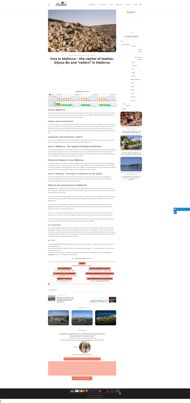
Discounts (133, 100)
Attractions (103, 4)
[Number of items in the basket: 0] (131, 32)
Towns (89, 55)
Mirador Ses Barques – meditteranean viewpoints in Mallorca (105, 318)
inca (93, 283)
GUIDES (73, 234)
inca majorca (52, 283)
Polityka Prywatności (91, 395)
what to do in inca (77, 283)
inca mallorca (98, 283)
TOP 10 (69, 234)
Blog (111, 4)
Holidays (133, 90)
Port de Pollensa (52, 219)
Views (89, 313)
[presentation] (131, 119)
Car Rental (92, 4)
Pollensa (50, 213)
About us (119, 4)
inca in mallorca (60, 283)
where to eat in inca (87, 283)
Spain (70, 55)
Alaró (55, 188)
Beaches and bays (140, 50)
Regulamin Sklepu (99, 395)
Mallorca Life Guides (135, 79)
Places (93, 55)
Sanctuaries (58, 314)
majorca (104, 283)
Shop (135, 4)
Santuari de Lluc (52, 204)
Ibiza (124, 104)
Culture (132, 86)
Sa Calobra (51, 196)
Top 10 (132, 93)
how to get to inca (68, 283)
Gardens (134, 76)
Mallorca (75, 55)
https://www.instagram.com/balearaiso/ (65, 254)
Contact (128, 4)
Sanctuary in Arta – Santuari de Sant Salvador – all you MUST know (58, 318)
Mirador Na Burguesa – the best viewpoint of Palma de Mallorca (82, 318)
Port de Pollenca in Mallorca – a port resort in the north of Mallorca (131, 178)
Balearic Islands (82, 55)
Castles (133, 72)
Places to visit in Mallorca (58, 313)
